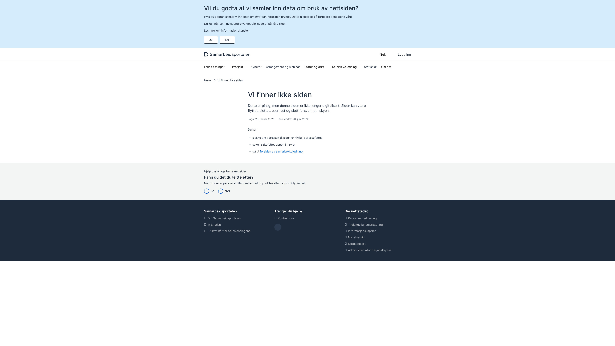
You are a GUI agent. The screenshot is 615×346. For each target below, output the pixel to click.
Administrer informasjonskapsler (370, 250)
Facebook (277, 228)
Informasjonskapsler (362, 231)
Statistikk (370, 67)
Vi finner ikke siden (230, 80)
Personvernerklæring (362, 218)
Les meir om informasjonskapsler (226, 30)
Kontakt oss (286, 218)
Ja (211, 39)
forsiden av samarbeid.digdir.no (281, 151)
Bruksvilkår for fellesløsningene (229, 231)
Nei (227, 39)
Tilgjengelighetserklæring (365, 224)
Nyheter (256, 67)
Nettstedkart (357, 243)
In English (214, 224)
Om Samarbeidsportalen (224, 218)
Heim (207, 80)
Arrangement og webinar (283, 67)
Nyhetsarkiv (356, 237)
